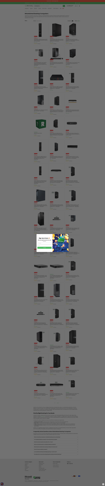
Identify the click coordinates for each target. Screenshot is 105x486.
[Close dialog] (67, 235)
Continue (44, 247)
